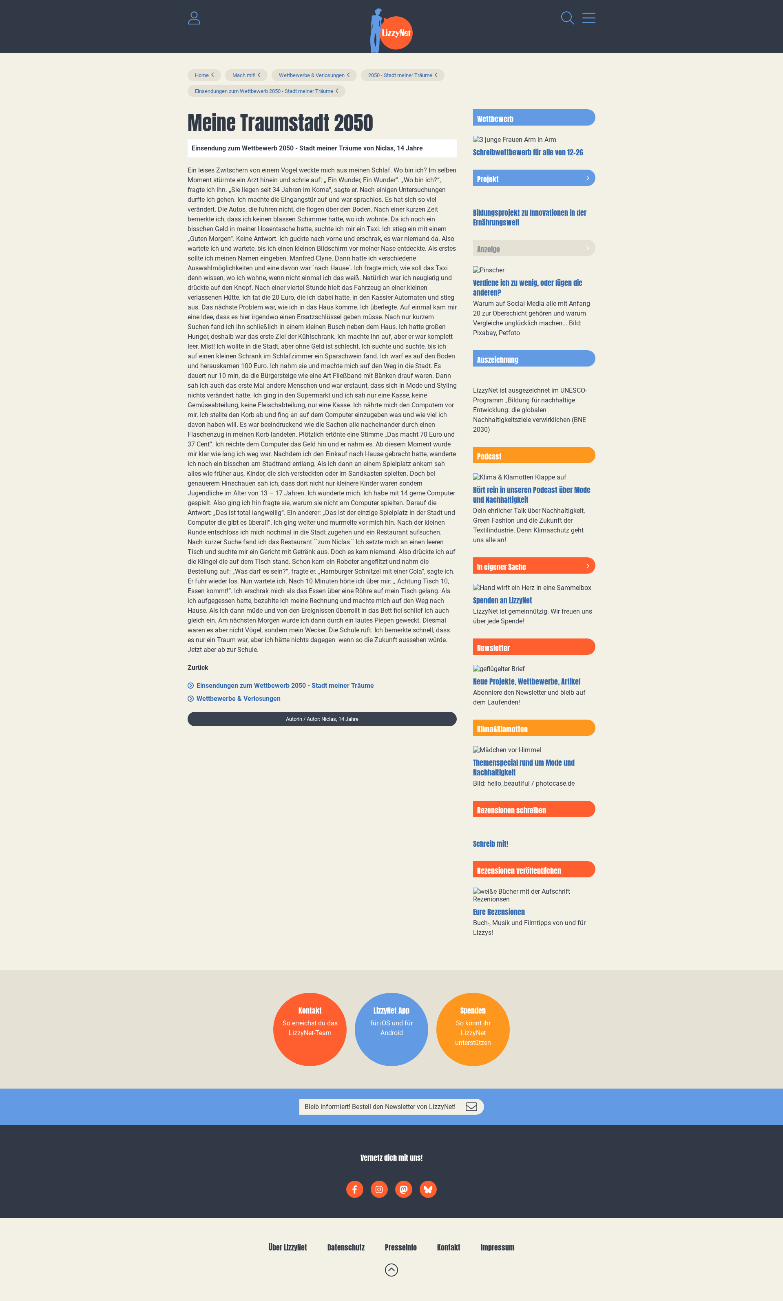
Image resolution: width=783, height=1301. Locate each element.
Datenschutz (346, 1247)
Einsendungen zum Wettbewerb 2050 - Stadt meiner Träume (264, 91)
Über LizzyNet (288, 1247)
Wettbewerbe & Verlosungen (312, 75)
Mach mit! (243, 75)
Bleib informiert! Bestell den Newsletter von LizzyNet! (380, 1107)
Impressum (498, 1247)
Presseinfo (401, 1247)
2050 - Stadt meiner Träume (400, 75)
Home (202, 75)
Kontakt (448, 1247)
